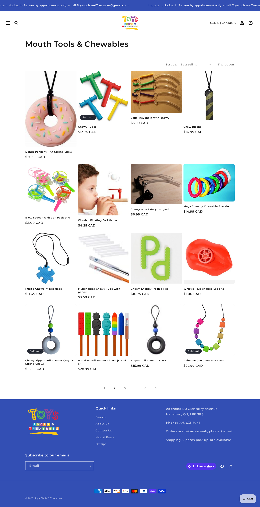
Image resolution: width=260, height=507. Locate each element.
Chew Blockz (192, 126)
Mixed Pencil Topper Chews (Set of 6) (102, 362)
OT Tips (101, 444)
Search (101, 417)
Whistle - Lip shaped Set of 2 (203, 288)
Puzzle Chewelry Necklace (43, 288)
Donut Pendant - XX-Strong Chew (48, 151)
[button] (8, 23)
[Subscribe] (89, 466)
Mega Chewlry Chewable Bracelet (206, 206)
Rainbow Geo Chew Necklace (203, 360)
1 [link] (104, 388)
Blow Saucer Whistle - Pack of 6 (47, 217)
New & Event (105, 437)
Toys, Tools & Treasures (48, 498)
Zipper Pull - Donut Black (148, 360)
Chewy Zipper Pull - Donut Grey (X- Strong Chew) (49, 362)
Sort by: (171, 64)
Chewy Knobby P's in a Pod (150, 288)
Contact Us (104, 430)
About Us (102, 424)
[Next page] (156, 388)
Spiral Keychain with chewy (150, 117)
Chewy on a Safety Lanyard (150, 209)
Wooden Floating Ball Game (97, 220)
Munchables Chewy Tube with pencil (99, 290)
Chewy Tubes (87, 126)
